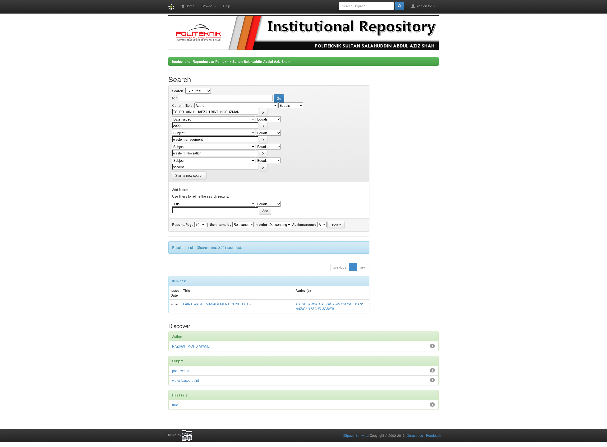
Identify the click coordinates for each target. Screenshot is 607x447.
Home (189, 6)
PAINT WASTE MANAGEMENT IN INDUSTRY (217, 304)
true (175, 404)
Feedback (433, 435)
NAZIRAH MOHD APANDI (314, 308)
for (174, 98)
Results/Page (182, 224)
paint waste (180, 370)
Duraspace (415, 435)
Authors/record (304, 224)
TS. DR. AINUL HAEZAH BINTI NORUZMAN (328, 304)
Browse (208, 6)
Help (226, 6)
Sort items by (220, 224)
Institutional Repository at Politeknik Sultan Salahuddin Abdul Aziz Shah (231, 61)
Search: (178, 90)
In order (261, 224)
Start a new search (189, 175)
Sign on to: (424, 6)
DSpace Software (356, 435)
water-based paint (185, 380)
